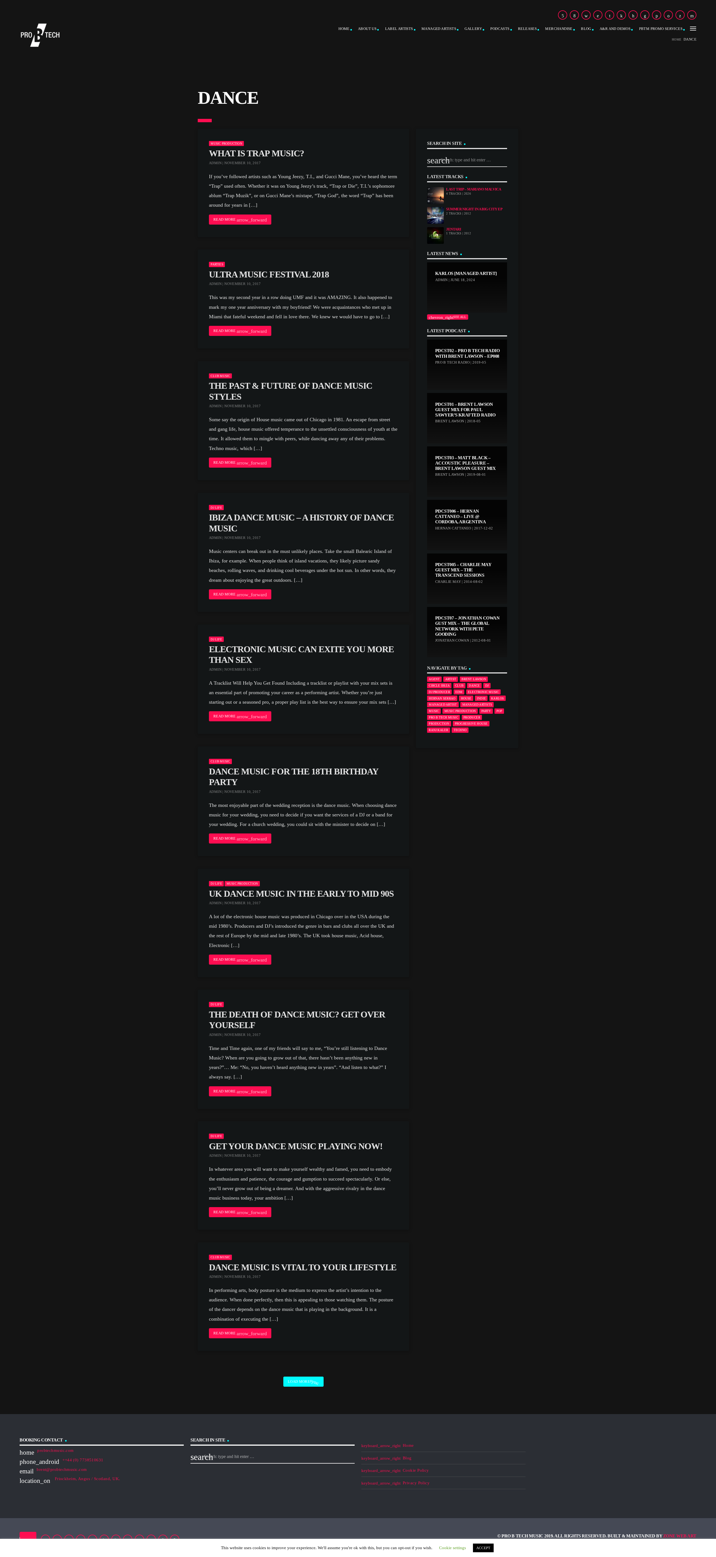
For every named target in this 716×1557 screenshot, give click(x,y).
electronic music (483, 692)
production (439, 723)
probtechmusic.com (55, 1450)
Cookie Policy (416, 1470)
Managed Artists (438, 29)
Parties (217, 264)
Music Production (226, 143)
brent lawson (473, 679)
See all (447, 317)
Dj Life (216, 507)
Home (344, 29)
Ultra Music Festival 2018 (269, 274)
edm (459, 692)
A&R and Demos (615, 29)
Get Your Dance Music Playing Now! (296, 1146)
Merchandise (558, 29)
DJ (487, 685)
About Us (367, 29)
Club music (220, 376)
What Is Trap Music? (256, 153)
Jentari (453, 229)
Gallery (473, 29)
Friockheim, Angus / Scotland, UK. (86, 1478)
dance (474, 685)
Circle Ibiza (439, 685)
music (434, 711)
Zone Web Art (679, 1536)
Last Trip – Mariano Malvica (473, 189)
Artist (450, 679)
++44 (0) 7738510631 (82, 1460)
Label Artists (399, 29)
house (466, 698)
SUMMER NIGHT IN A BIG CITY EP (474, 209)
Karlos (497, 698)
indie (481, 698)
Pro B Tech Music (443, 717)
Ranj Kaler (438, 730)
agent (434, 679)
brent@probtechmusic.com (62, 1469)
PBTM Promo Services (660, 29)
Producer (471, 717)
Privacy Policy (416, 1483)
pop (499, 711)
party (486, 711)
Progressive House (471, 723)
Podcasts (499, 29)
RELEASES (527, 29)
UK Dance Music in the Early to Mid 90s (301, 894)
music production (460, 711)
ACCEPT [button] (483, 1548)
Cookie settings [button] (452, 1548)
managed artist (443, 704)
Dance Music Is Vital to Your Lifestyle (303, 1267)
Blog (586, 29)
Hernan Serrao (442, 698)
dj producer (439, 692)
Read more (240, 220)
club (459, 685)
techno (460, 730)
